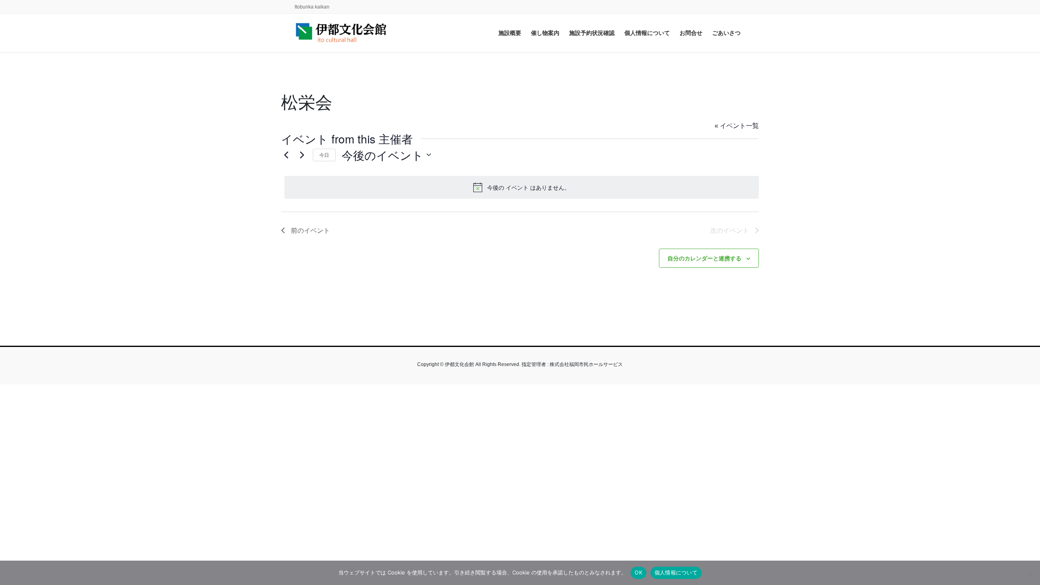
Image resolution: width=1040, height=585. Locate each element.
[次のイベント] (302, 155)
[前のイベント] (286, 155)
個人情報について (676, 572)
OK (638, 572)
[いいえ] (1030, 573)
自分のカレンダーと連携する (704, 258)
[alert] (521, 187)
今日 (324, 154)
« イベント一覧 (737, 125)
